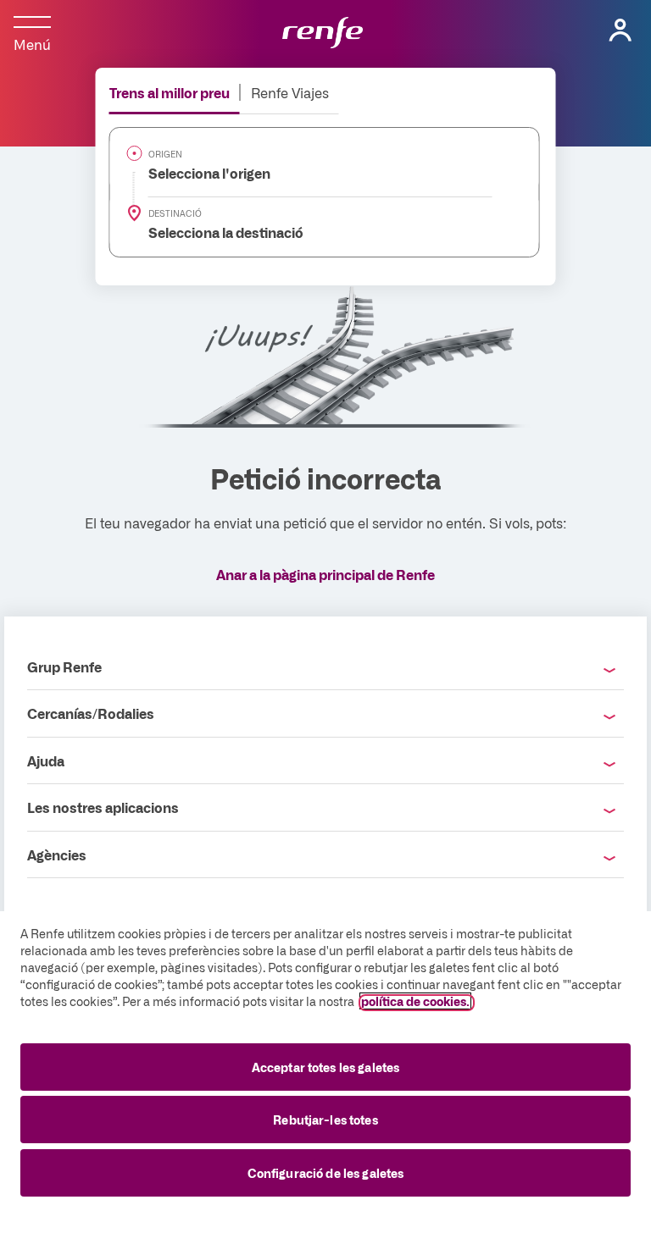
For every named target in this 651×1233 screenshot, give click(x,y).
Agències (56, 854)
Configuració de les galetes (326, 1173)
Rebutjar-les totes (325, 1119)
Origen (165, 154)
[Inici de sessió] (620, 30)
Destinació (175, 213)
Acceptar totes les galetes (326, 1067)
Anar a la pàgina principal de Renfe (325, 574)
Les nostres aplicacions (103, 807)
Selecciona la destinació (216, 232)
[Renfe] (322, 34)
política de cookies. (415, 1001)
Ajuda (45, 760)
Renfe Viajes (290, 92)
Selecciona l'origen (199, 172)
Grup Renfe (64, 666)
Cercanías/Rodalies (90, 713)
